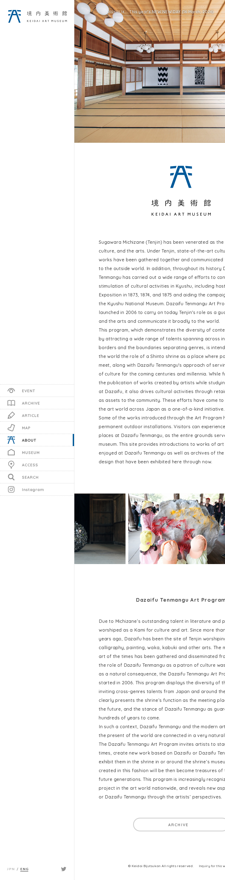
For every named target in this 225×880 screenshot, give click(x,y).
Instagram (33, 489)
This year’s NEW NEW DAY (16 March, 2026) (161, 11)
